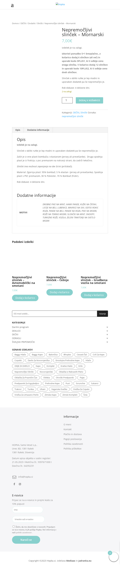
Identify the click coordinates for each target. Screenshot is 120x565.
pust (68, 383)
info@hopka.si (25, 476)
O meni (67, 424)
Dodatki (31, 23)
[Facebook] (15, 484)
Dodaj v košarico (89, 100)
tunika (31, 389)
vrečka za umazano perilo (27, 394)
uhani (42, 389)
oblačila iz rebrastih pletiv (71, 371)
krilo (80, 366)
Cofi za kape (98, 354)
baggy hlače (20, 354)
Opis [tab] (17, 129)
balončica (53, 354)
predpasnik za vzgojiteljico (27, 383)
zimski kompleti (69, 394)
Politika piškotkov (72, 448)
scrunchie (80, 383)
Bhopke (67, 354)
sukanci (94, 383)
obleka (46, 377)
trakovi (18, 389)
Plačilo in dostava (73, 434)
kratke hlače (66, 366)
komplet (51, 366)
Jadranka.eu (84, 560)
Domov (15, 23)
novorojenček (46, 371)
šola (85, 394)
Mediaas (70, 560)
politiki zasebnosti (24, 532)
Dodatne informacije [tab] (38, 129)
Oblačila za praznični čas (26, 377)
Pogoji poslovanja (73, 439)
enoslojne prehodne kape (68, 360)
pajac (82, 377)
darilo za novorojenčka (39, 360)
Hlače (88, 360)
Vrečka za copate (81, 389)
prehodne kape (52, 383)
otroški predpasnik (65, 377)
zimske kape (50, 394)
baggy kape (37, 354)
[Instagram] (20, 484)
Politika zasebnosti (73, 443)
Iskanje (102, 313)
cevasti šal (82, 354)
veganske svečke (59, 389)
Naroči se (26, 540)
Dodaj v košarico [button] (25, 298)
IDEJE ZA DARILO (22, 366)
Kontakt (68, 429)
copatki (18, 360)
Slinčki (40, 23)
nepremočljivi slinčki (72, 116)
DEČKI (23, 23)
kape (38, 366)
